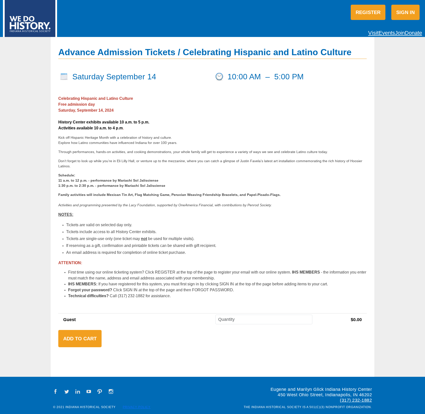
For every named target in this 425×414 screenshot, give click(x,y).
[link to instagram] (110, 391)
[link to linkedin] (77, 391)
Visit (373, 33)
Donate (413, 33)
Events (387, 33)
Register (368, 12)
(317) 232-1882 (356, 400)
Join (400, 33)
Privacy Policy (137, 407)
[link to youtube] (88, 391)
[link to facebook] (55, 391)
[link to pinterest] (99, 391)
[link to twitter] (66, 391)
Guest (69, 319)
